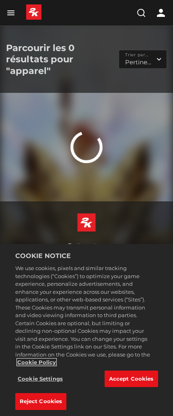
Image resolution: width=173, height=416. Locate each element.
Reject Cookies (41, 401)
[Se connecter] (161, 13)
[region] (86, 330)
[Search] (141, 13)
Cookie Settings (40, 378)
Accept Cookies (131, 378)
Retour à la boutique (86, 174)
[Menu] (12, 13)
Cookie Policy (36, 362)
